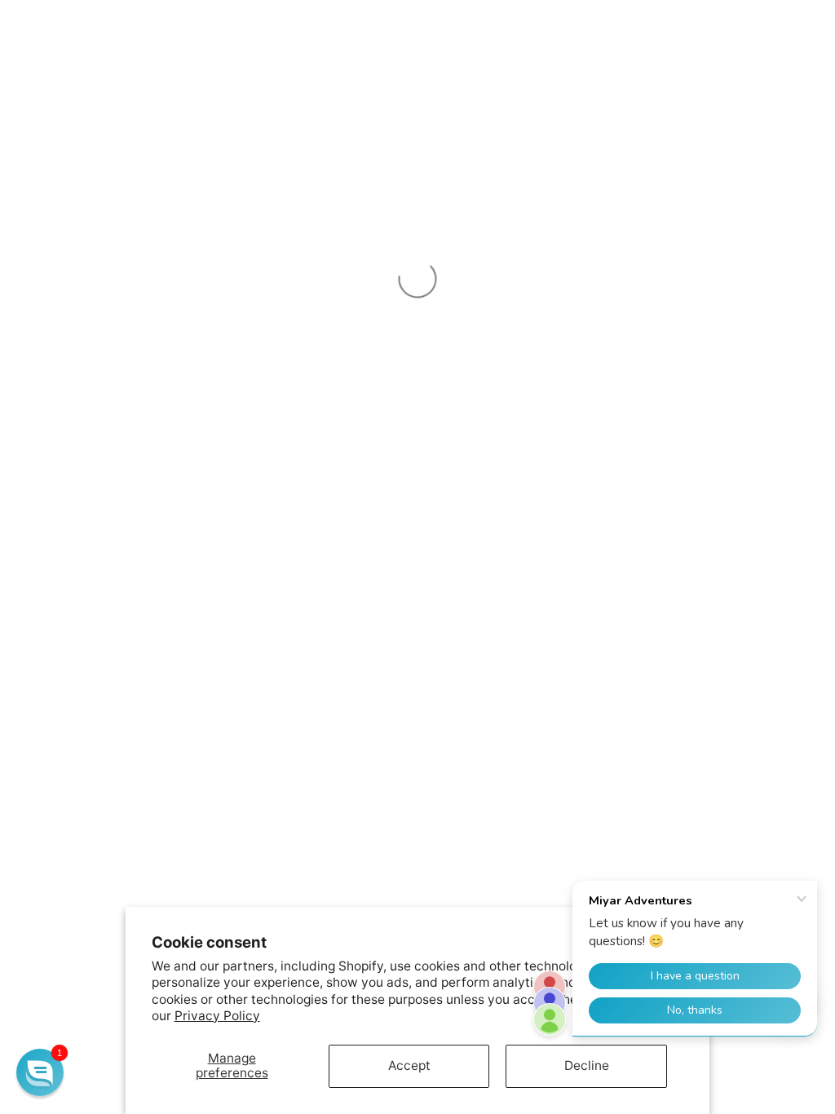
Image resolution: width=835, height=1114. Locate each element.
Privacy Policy (217, 1015)
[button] (40, 1072)
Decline (586, 1065)
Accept (409, 1065)
